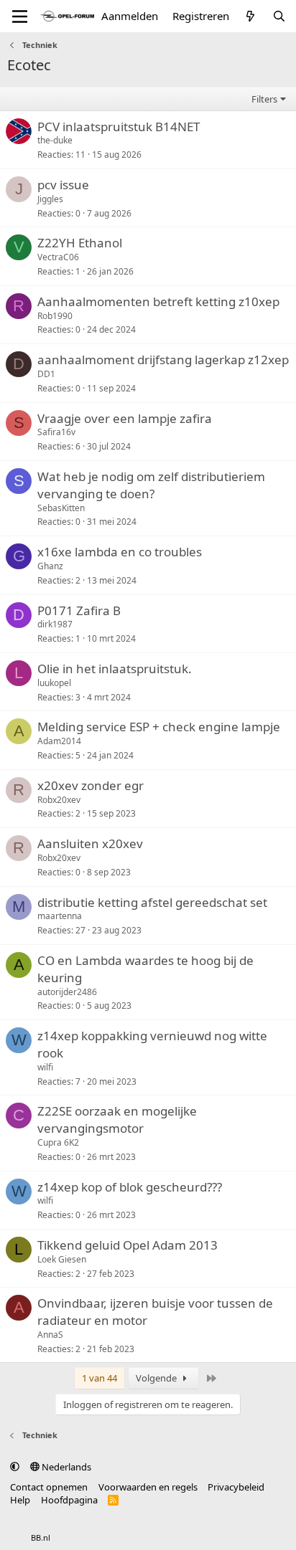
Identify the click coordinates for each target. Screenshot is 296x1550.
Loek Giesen (61, 1259)
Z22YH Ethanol (79, 242)
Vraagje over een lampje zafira (124, 418)
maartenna (59, 916)
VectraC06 (58, 257)
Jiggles (50, 199)
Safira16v (56, 432)
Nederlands (65, 1466)
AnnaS (50, 1334)
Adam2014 (59, 741)
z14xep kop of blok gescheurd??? (129, 1187)
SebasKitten (61, 508)
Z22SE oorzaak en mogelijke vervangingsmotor (117, 1119)
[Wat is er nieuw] (250, 16)
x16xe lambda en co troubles (119, 551)
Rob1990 (55, 316)
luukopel (54, 683)
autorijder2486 (67, 992)
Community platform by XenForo (124, 1526)
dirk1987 (55, 624)
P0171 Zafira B (79, 610)
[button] (14, 1467)
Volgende (157, 1377)
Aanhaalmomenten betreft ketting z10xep (158, 301)
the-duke (55, 140)
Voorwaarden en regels (148, 1486)
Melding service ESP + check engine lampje (158, 726)
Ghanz (50, 566)
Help (20, 1499)
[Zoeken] (279, 16)
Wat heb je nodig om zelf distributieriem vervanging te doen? (151, 485)
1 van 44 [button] (99, 1377)
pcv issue (63, 184)
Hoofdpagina (69, 1499)
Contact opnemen (49, 1486)
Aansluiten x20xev (90, 843)
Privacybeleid (236, 1486)
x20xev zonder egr (90, 785)
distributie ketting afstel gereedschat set (152, 902)
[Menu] (20, 16)
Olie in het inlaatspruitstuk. (114, 668)
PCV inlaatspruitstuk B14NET (118, 126)
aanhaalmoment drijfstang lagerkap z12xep (163, 359)
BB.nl (40, 1537)
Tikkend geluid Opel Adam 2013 (127, 1245)
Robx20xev (58, 800)
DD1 (46, 374)
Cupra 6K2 (58, 1142)
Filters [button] (264, 98)
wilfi (45, 1067)
